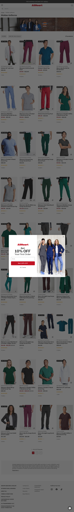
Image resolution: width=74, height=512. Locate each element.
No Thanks (23, 267)
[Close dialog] (63, 237)
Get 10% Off (23, 263)
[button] (70, 508)
